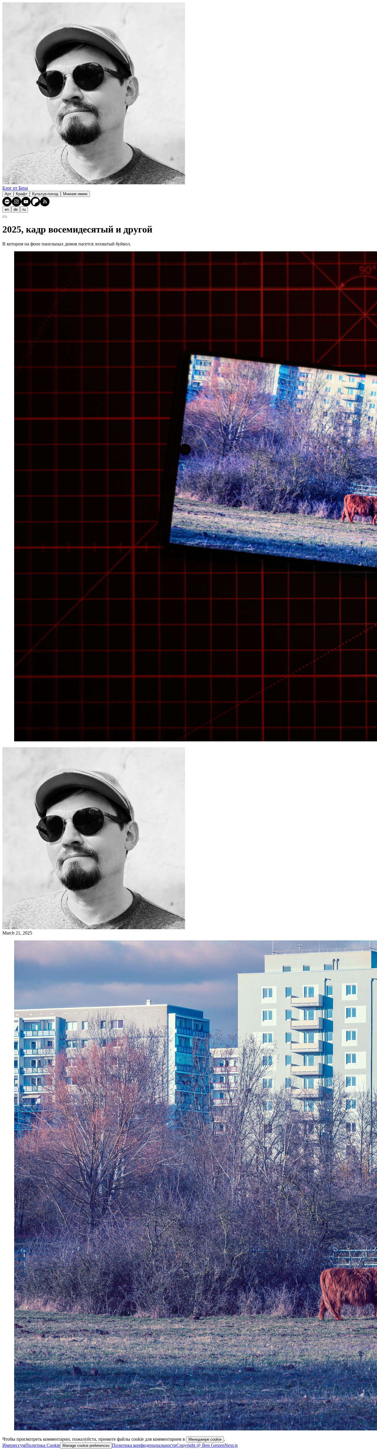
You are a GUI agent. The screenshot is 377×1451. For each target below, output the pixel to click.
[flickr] (7, 201)
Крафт (21, 194)
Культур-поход (45, 194)
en (7, 209)
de (16, 209)
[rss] (44, 201)
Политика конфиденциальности (144, 1445)
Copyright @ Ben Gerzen (200, 1445)
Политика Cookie (42, 1445)
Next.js (231, 1445)
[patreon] (35, 201)
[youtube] (26, 201)
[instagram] (16, 201)
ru (24, 209)
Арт (8, 194)
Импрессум (13, 1445)
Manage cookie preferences (86, 1445)
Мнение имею (75, 194)
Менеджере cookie (204, 1439)
